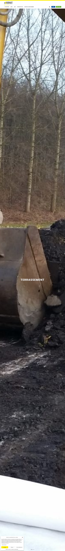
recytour (58, 6)
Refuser (12, 547)
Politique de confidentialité (14, 549)
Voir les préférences (19, 547)
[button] (22, 537)
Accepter (4, 547)
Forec (53, 6)
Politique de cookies (8, 549)
